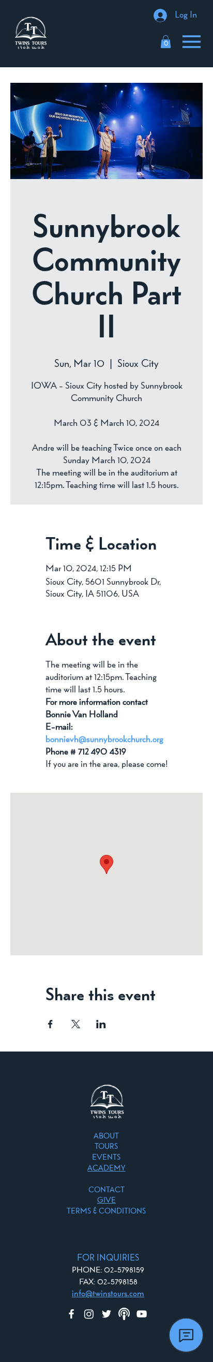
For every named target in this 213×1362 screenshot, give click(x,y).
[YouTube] (141, 1314)
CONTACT (106, 1190)
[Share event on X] (76, 1024)
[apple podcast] (124, 1314)
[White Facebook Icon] (71, 1314)
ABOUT (106, 1136)
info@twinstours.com (108, 1294)
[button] (165, 41)
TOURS (106, 1147)
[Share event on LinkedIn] (101, 1024)
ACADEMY (106, 1168)
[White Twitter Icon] (106, 1314)
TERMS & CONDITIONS (106, 1211)
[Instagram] (89, 1314)
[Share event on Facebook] (50, 1024)
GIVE (106, 1200)
